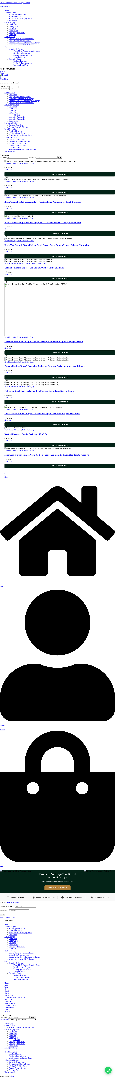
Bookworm (13, 95)
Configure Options (60, 174)
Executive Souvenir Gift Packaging (21, 99)
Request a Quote (10, 1005)
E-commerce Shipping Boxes (19, 141)
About (6, 985)
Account (2, 725)
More (6, 961)
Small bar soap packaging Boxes (20, 135)
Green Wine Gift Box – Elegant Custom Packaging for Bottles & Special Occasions (42, 413)
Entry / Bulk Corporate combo (20, 97)
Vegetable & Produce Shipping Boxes (22, 149)
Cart (6, 989)
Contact (7, 993)
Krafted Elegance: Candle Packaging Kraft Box (26, 434)
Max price (32, 157)
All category (8, 1023)
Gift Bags (16, 115)
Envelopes (12, 943)
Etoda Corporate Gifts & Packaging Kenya (15, 3)
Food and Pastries (15, 131)
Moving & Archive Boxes (18, 143)
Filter (60, 157)
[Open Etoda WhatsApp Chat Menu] (108, 1070)
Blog (6, 987)
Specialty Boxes (14, 147)
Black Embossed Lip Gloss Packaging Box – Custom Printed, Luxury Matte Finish (42, 222)
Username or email (7, 906)
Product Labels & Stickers (18, 127)
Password (4, 910)
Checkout (7, 991)
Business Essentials (16, 125)
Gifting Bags (13, 113)
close (12, 1076)
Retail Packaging (10, 129)
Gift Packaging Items (11, 105)
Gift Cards (12, 111)
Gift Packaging (9, 937)
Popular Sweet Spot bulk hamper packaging (24, 101)
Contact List (8, 995)
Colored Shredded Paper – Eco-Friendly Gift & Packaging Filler (34, 268)
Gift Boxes (13, 109)
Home (1, 586)
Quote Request (9, 1003)
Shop (1, 866)
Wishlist (7, 1011)
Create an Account (12, 902)
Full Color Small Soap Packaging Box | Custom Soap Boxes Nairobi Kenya (39, 391)
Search (32, 1017)
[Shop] (57, 862)
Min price (3, 157)
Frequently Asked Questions (14, 997)
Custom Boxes (9, 93)
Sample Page (9, 1007)
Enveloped (13, 107)
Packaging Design (10, 123)
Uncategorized (9, 151)
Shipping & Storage (11, 137)
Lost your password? (7, 917)
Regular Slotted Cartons (17, 145)
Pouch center (13, 121)
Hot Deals (8, 999)
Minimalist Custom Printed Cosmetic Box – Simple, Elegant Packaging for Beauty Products (46, 455)
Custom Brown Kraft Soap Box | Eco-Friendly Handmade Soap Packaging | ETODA (43, 341)
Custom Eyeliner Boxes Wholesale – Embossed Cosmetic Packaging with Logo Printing (44, 366)
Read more (8, 170)
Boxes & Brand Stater (17, 139)
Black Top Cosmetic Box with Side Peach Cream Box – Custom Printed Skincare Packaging (46, 245)
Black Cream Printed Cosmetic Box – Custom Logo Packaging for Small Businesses (42, 202)
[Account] (57, 721)
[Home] (57, 582)
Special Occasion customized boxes (21, 103)
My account (8, 1001)
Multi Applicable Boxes (17, 133)
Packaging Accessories (17, 117)
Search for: (4, 1017)
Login (2, 915)
